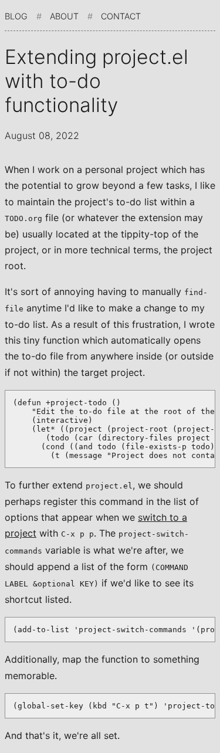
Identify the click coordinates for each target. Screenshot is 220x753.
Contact (121, 16)
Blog (16, 16)
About (64, 16)
